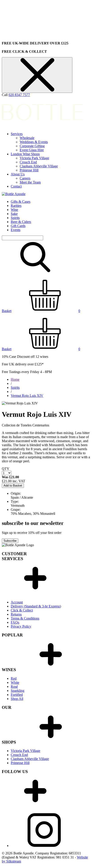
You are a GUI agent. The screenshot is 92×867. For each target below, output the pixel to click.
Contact (16, 186)
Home (15, 379)
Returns (16, 614)
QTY (5, 469)
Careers (25, 178)
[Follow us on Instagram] (44, 845)
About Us (18, 174)
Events (15, 230)
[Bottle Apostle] (13, 194)
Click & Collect (22, 610)
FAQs (15, 622)
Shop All (17, 699)
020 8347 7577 (19, 95)
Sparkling (17, 690)
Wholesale (27, 138)
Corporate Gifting (32, 146)
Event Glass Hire (32, 150)
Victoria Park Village (34, 158)
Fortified (17, 695)
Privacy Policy (21, 626)
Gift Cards (18, 226)
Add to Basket (13, 485)
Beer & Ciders (21, 222)
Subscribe (10, 540)
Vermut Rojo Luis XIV (27, 395)
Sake (14, 214)
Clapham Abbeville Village (39, 166)
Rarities (16, 205)
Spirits (15, 218)
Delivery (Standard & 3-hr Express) (36, 606)
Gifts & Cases (20, 201)
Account (17, 602)
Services (17, 134)
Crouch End (28, 162)
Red (14, 678)
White (15, 682)
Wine (14, 210)
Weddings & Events (34, 142)
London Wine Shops (25, 154)
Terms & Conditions (25, 618)
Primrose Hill (29, 170)
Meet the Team (30, 182)
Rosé (14, 686)
